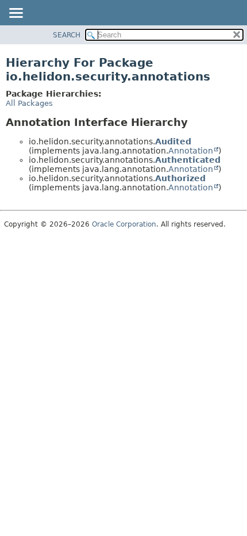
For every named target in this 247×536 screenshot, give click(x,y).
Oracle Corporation (124, 224)
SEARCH (66, 35)
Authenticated (188, 159)
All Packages (29, 103)
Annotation (190, 150)
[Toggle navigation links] (15, 14)
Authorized (180, 178)
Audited (173, 141)
